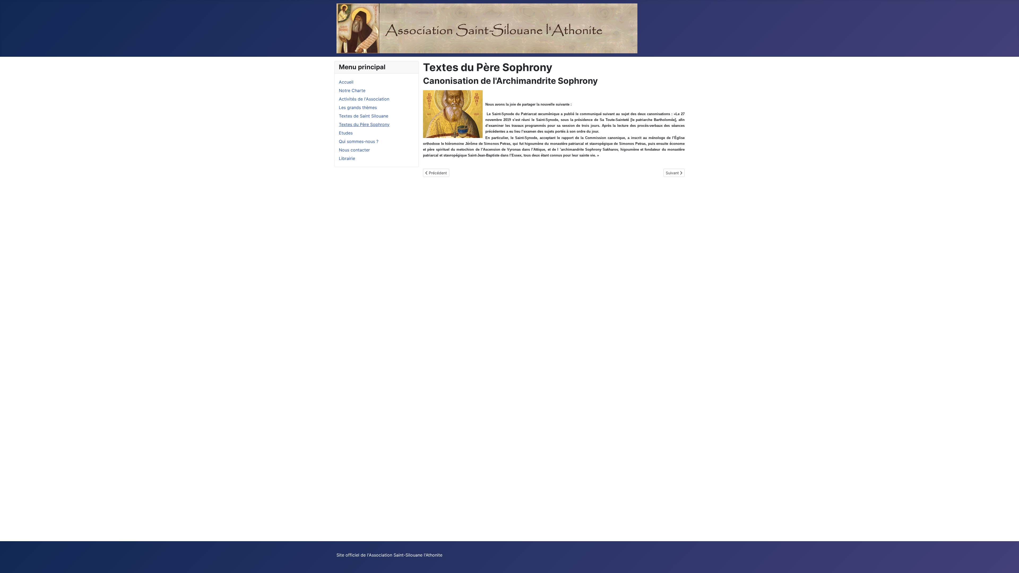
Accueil (346, 82)
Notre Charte (352, 90)
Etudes (346, 133)
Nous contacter (354, 150)
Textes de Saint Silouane (363, 116)
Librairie (347, 158)
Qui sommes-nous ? (358, 141)
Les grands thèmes (358, 107)
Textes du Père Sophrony (364, 124)
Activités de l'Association (364, 99)
